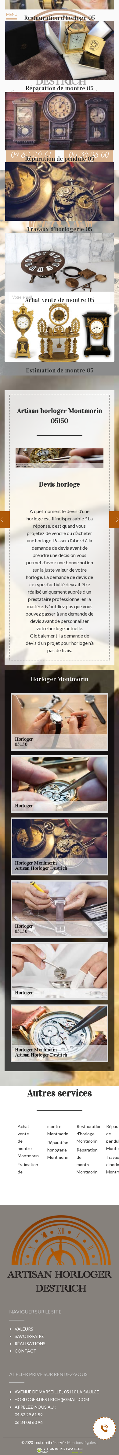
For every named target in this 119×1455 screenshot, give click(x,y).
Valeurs (24, 1328)
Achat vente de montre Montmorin (23, 1141)
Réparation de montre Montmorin (82, 1160)
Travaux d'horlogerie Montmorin (111, 1164)
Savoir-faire (29, 1336)
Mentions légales (81, 1442)
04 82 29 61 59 (29, 1414)
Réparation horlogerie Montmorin (52, 1150)
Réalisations (30, 1343)
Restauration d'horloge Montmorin (82, 1134)
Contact (25, 1350)
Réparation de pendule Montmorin (111, 1137)
